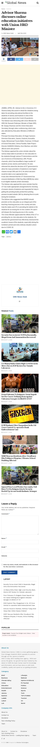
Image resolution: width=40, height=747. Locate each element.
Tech (22, 693)
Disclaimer (4, 718)
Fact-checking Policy (8, 721)
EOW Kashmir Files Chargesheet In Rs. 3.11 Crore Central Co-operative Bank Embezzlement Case (18, 427)
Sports (23, 690)
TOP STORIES (25, 695)
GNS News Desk (8, 33)
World (23, 703)
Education (4, 685)
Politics (23, 685)
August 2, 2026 (7, 340)
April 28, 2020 (22, 33)
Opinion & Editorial (27, 680)
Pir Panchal (25, 683)
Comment (5, 514)
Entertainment (6, 688)
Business (4, 678)
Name (4, 538)
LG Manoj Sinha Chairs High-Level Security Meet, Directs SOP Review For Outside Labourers (19, 366)
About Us (4, 712)
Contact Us (5, 715)
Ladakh (3, 698)
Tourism (24, 698)
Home (3, 9)
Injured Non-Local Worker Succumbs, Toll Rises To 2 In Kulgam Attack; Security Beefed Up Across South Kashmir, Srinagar (19, 489)
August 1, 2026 (7, 370)
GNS (7, 742)
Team (3, 723)
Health (3, 690)
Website (4, 556)
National (24, 678)
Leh (2, 703)
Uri (22, 701)
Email (4, 547)
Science (24, 688)
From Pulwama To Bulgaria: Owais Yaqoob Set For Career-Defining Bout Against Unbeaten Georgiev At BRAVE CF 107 (19, 396)
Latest (3, 701)
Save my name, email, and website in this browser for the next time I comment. (20, 565)
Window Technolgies (22, 742)
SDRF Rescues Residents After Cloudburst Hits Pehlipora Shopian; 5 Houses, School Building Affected (18, 458)
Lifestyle (24, 675)
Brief (3, 675)
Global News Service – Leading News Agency (15, 735)
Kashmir (9, 9)
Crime (3, 683)
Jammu (8, 236)
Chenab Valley (6, 680)
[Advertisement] (20, 85)
